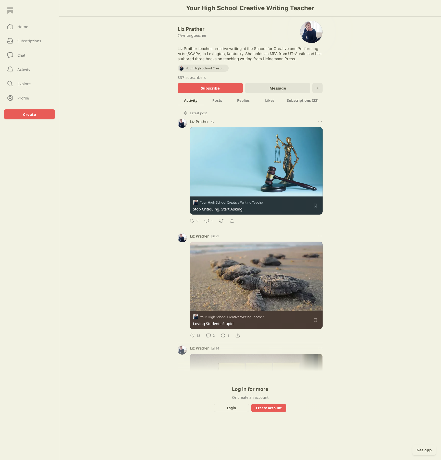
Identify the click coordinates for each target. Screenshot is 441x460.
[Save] (315, 206)
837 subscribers (192, 77)
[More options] (320, 121)
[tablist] (250, 100)
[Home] (10, 10)
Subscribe (210, 88)
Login (231, 408)
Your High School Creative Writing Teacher (232, 202)
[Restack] (221, 221)
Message (278, 88)
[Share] (232, 221)
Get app (424, 449)
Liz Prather (199, 121)
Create (29, 114)
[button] (29, 26)
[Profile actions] (317, 88)
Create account (269, 408)
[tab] (191, 100)
